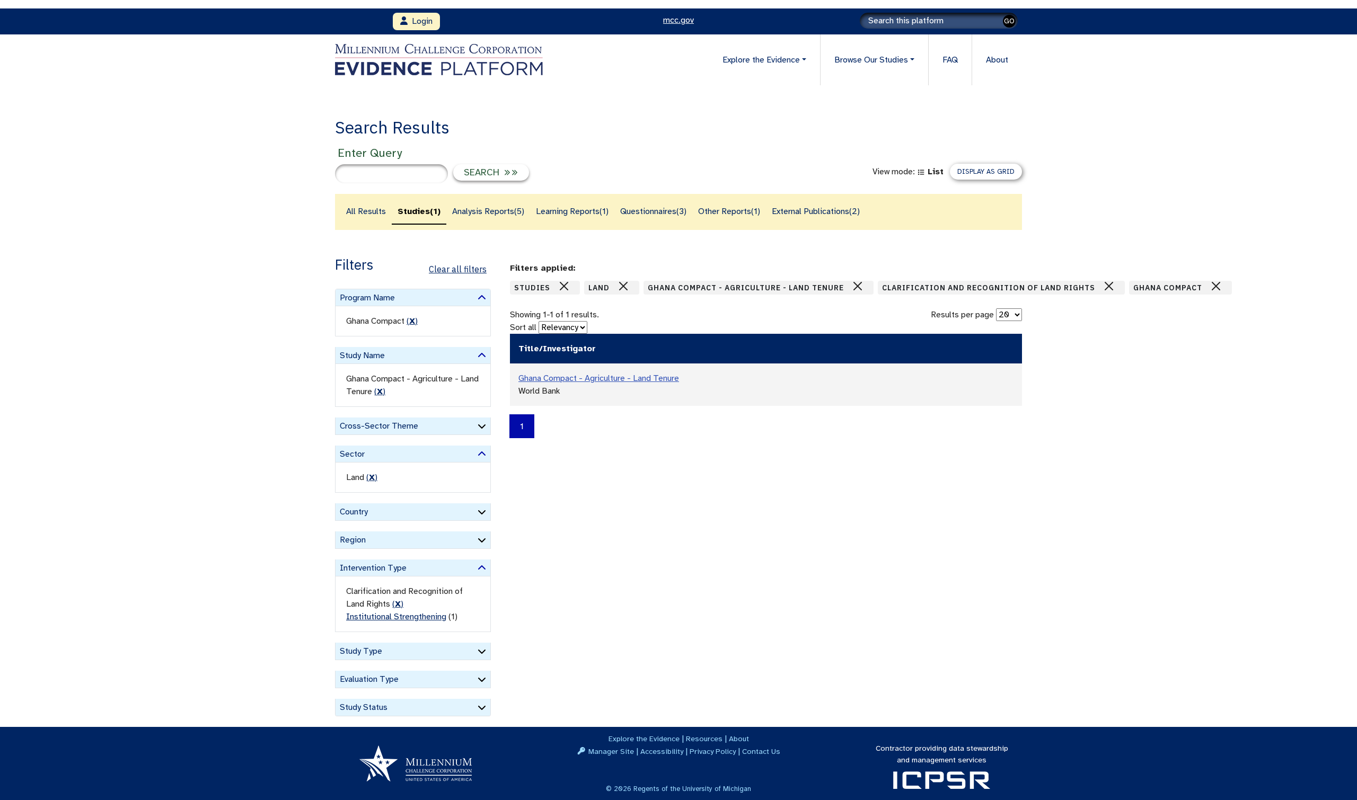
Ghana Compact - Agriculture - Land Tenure (598, 378)
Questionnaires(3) (653, 211)
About (997, 60)
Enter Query (370, 153)
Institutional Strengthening (396, 616)
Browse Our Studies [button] (871, 60)
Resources (704, 738)
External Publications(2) (816, 211)
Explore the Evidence (644, 738)
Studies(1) (419, 211)
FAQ (950, 60)
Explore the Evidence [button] (761, 60)
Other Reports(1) (729, 211)
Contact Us (761, 751)
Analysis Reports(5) (488, 211)
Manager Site (611, 751)
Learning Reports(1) (572, 211)
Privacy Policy (713, 751)
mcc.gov (678, 20)
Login (420, 21)
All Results (366, 211)
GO (1009, 20)
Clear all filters (458, 269)
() (412, 321)
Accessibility (661, 751)
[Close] (564, 286)
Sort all (523, 327)
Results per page (962, 314)
